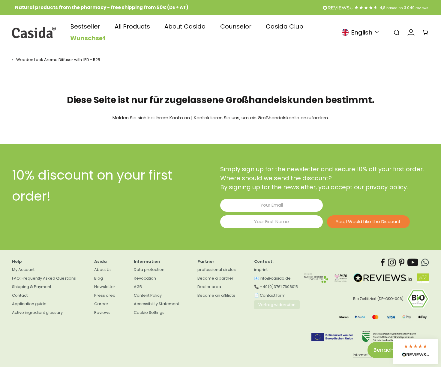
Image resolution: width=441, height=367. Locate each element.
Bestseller (85, 27)
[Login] (411, 32)
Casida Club (284, 27)
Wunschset (88, 38)
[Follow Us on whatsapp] (425, 262)
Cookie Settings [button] (149, 312)
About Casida (185, 27)
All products (132, 27)
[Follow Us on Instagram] (392, 262)
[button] (415, 351)
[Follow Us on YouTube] (412, 262)
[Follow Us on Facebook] (383, 262)
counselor (235, 27)
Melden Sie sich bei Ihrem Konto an (151, 117)
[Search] (396, 32)
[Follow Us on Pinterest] (402, 262)
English (361, 32)
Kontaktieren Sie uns (216, 117)
